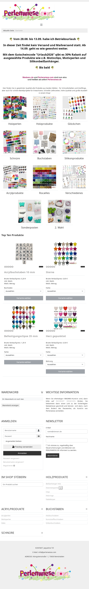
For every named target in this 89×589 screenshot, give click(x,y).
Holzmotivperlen (52, 488)
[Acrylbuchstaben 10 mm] (23, 253)
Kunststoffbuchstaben (54, 519)
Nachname (50, 436)
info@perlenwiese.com (47, 552)
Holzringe (50, 495)
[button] (60, 487)
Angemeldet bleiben (14, 441)
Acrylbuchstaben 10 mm (19, 272)
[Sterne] (65, 253)
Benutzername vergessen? (13, 462)
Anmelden (22, 453)
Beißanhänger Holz (53, 484)
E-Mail (48, 428)
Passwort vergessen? (11, 458)
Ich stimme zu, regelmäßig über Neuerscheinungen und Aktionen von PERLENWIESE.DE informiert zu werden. (61, 447)
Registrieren (8, 465)
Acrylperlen (6, 515)
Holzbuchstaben (52, 515)
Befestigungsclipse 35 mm (21, 336)
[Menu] (41, 25)
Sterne (50, 272)
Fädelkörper (50, 499)
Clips (48, 492)
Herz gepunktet (56, 336)
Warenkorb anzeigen (10, 405)
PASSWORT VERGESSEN (65, 401)
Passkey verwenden (24, 447)
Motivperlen (6, 519)
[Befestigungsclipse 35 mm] (23, 317)
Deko (3, 523)
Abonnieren (52, 455)
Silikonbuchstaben (53, 523)
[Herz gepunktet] (65, 317)
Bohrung (49, 361)
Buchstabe (8, 288)
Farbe (48, 288)
